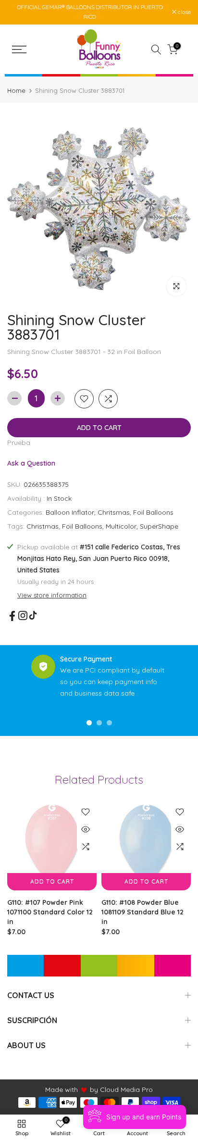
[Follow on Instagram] (22, 615)
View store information (52, 595)
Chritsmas (114, 512)
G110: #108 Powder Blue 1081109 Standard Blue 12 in (142, 912)
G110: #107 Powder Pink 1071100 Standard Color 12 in (50, 912)
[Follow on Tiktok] (32, 615)
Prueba (18, 442)
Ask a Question (31, 463)
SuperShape (159, 526)
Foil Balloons (153, 512)
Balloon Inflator (70, 512)
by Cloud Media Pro (121, 1089)
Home (16, 91)
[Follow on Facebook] (12, 616)
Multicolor (121, 526)
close (183, 12)
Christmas (42, 526)
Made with (61, 1089)
